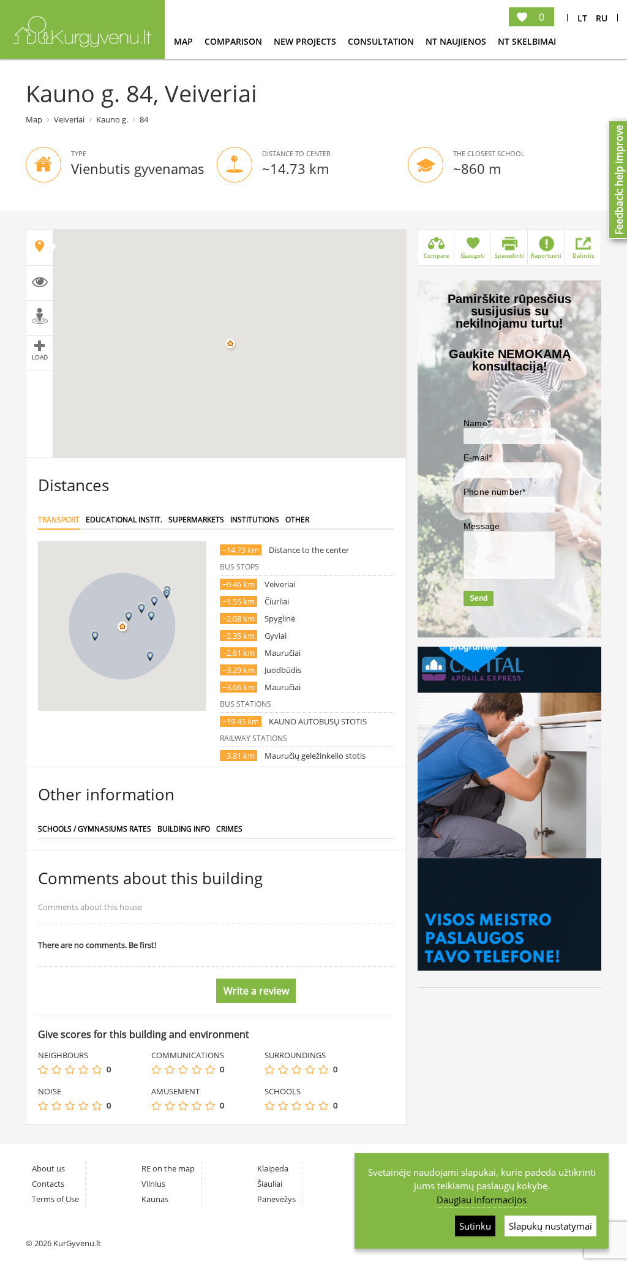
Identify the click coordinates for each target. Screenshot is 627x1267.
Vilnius (153, 1183)
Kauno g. (112, 119)
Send (478, 598)
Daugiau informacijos (482, 1200)
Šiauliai (269, 1183)
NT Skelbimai (527, 41)
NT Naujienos (457, 41)
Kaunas (154, 1199)
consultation (382, 41)
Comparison (235, 41)
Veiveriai (69, 119)
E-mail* (478, 457)
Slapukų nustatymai (550, 1226)
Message (482, 526)
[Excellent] (96, 1069)
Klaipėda (272, 1168)
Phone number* (494, 492)
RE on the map (168, 1168)
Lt (582, 18)
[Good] (83, 1069)
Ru (601, 18)
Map (184, 41)
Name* (477, 423)
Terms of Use (55, 1199)
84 (144, 119)
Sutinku (475, 1226)
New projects (306, 41)
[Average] (70, 1069)
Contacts (48, 1183)
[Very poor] (43, 1069)
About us (48, 1168)
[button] (128, 616)
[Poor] (56, 1069)
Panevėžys (276, 1199)
